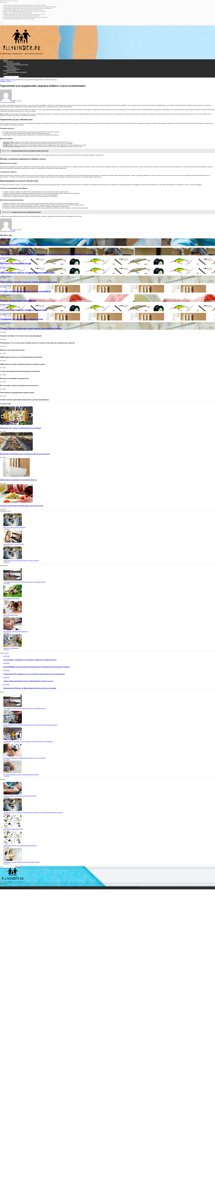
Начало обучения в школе (10, 615)
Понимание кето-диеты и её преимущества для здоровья (20, 428)
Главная (5, 60)
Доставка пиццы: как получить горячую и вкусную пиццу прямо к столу (24, 14)
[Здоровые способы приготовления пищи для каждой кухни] (16, 502)
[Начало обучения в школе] (12, 613)
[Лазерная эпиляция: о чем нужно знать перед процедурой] (12, 794)
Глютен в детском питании (11, 648)
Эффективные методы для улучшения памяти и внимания (27, 272)
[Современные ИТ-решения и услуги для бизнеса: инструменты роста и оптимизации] (12, 739)
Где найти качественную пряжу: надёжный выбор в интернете (21, 15)
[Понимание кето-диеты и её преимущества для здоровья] (16, 424)
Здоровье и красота (8, 66)
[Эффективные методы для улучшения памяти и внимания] (12, 843)
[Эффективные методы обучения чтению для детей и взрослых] (12, 558)
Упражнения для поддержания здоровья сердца (21, 319)
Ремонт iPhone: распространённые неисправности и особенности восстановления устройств (29, 6)
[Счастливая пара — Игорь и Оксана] (12, 542)
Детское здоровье (12, 67)
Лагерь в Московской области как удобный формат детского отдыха (22, 9)
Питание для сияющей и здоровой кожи (18, 300)
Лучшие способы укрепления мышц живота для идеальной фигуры (31, 328)
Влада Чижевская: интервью (11, 598)
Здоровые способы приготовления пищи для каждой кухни (21, 506)
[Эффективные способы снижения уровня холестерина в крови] (12, 860)
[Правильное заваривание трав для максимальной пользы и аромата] (16, 450)
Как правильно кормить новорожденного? (15, 631)
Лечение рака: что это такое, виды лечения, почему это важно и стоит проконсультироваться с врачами (47, 253)
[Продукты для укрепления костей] (12, 827)
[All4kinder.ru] (21, 54)
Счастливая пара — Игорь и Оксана (13, 544)
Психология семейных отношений (17, 72)
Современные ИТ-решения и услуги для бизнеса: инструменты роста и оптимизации (27, 8)
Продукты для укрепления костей (15, 263)
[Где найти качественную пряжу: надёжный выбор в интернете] (12, 772)
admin (13, 101)
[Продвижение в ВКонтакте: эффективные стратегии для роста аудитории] (12, 756)
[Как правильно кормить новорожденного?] (12, 629)
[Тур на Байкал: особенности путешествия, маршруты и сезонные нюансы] (12, 580)
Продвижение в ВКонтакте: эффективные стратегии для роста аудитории (24, 11)
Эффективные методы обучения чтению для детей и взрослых (21, 561)
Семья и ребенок (8, 61)
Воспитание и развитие (13, 63)
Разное (5, 73)
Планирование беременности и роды (17, 64)
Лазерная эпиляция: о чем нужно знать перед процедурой (26, 244)
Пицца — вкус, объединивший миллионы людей (17, 12)
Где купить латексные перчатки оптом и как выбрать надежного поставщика (25, 17)
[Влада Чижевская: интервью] (12, 596)
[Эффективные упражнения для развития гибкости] (16, 476)
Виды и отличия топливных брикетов (14, 527)
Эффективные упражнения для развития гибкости (18, 480)
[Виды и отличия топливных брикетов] (12, 525)
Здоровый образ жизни (13, 69)
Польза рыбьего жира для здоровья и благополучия (23, 309)
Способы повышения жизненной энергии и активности (25, 291)
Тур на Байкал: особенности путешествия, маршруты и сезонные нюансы (24, 5)
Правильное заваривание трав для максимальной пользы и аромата (25, 454)
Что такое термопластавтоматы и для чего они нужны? (19, 18)
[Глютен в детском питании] (12, 646)
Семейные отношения (9, 70)
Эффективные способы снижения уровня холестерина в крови (28, 281)
